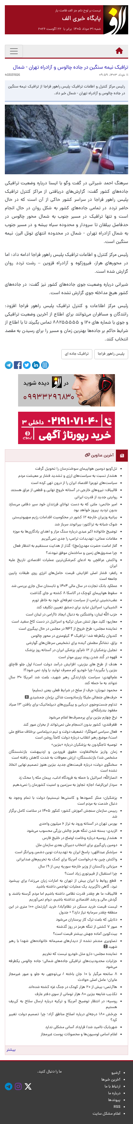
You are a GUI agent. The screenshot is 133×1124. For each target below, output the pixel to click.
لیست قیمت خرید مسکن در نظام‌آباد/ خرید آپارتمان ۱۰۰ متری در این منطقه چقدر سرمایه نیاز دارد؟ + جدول (63, 910)
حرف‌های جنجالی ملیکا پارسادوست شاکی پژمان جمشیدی (73, 698)
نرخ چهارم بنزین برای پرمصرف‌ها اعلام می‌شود (83, 718)
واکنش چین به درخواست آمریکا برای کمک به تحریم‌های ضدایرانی (66, 860)
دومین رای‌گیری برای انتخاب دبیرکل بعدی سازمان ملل (76, 845)
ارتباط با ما (112, 1087)
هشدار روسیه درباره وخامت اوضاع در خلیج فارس (79, 838)
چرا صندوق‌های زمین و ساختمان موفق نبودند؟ (81, 553)
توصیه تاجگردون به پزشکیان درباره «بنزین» (84, 745)
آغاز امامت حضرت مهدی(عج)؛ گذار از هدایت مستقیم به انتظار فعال (65, 546)
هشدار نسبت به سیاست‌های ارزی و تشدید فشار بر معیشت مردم (67, 476)
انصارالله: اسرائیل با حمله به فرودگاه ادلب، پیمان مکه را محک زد (68, 778)
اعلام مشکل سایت (106, 1114)
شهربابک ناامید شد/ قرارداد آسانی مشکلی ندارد (81, 1027)
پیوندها (114, 1100)
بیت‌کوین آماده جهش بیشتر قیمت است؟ (85, 934)
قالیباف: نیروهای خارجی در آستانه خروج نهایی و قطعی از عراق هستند (64, 490)
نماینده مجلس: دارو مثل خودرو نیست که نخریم (79, 954)
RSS (117, 1107)
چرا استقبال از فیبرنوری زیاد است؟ (91, 874)
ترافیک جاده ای (77, 354)
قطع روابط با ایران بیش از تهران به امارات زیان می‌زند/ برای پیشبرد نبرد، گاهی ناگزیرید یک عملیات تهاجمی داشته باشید (63, 884)
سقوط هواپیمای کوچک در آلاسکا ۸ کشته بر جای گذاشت (73, 593)
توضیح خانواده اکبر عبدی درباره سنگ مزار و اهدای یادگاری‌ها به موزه (65, 532)
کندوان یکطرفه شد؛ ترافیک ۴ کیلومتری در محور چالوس (74, 636)
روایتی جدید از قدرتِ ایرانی (96, 497)
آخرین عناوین (102, 455)
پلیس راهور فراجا (111, 354)
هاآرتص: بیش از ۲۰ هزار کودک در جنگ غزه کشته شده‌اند (72, 987)
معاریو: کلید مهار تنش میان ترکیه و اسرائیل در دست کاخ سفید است (64, 622)
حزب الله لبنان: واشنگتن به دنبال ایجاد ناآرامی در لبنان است (71, 615)
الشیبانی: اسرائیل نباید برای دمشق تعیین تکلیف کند (76, 608)
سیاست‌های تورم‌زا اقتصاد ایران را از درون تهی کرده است (74, 483)
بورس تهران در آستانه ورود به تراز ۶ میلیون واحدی (78, 824)
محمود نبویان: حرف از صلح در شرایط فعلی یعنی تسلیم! (74, 691)
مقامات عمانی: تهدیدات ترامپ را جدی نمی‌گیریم (79, 539)
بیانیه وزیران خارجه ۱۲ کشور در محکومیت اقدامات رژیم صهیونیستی (64, 518)
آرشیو (115, 1073)
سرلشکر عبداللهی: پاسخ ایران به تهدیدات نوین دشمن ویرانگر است (65, 852)
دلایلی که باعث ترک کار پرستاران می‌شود (85, 920)
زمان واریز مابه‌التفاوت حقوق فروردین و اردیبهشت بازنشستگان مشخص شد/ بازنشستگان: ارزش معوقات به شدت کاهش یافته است (63, 755)
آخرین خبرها (110, 1080)
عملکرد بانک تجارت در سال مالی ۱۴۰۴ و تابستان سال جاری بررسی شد (63, 586)
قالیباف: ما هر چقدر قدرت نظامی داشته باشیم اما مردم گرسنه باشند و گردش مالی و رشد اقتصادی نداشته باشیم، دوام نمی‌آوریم (63, 897)
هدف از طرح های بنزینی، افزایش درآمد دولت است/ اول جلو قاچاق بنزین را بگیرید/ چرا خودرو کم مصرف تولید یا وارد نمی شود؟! (63, 667)
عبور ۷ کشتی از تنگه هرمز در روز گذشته (86, 927)
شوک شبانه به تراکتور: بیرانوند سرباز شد (86, 525)
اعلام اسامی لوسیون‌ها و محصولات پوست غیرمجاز (78, 1035)
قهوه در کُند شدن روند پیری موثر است (86, 657)
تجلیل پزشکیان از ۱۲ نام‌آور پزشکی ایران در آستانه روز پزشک (71, 650)
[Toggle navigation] (14, 51)
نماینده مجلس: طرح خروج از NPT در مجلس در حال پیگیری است (67, 629)
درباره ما (114, 1093)
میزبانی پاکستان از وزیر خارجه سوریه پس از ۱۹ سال (77, 867)
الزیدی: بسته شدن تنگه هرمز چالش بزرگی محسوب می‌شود (71, 831)
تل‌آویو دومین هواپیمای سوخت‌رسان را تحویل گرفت (76, 469)
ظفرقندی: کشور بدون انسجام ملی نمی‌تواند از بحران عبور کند (70, 725)
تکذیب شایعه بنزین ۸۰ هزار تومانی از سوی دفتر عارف (76, 994)
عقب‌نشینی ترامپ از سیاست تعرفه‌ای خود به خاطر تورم (74, 600)
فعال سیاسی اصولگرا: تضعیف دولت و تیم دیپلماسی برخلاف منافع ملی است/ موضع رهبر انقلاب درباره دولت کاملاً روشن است (63, 735)
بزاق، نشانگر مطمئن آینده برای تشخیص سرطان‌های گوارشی (70, 643)
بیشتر (10, 1050)
